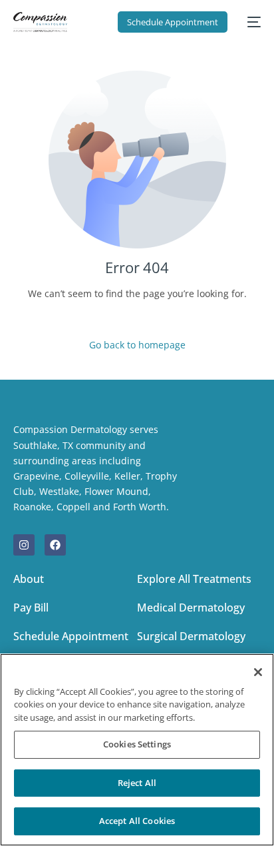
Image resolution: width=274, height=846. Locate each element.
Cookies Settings (137, 744)
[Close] (258, 672)
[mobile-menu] (251, 22)
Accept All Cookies (137, 821)
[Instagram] (24, 545)
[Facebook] (55, 545)
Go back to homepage (137, 344)
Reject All (137, 783)
